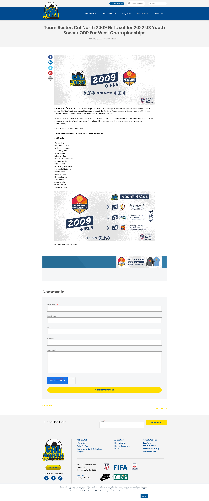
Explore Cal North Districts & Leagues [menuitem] (89, 450)
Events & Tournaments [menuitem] (149, 444)
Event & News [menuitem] (142, 13)
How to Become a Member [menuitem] (122, 447)
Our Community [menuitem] (109, 13)
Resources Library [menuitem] (151, 448)
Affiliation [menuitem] (119, 440)
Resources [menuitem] (159, 13)
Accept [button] (144, 496)
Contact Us (82, 475)
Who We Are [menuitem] (82, 446)
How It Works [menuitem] (120, 443)
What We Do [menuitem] (90, 13)
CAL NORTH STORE (117, 3)
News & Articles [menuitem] (150, 440)
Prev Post (48, 405)
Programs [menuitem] (126, 13)
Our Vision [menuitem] (81, 443)
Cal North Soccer (113, 39)
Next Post (161, 408)
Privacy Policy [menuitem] (149, 451)
